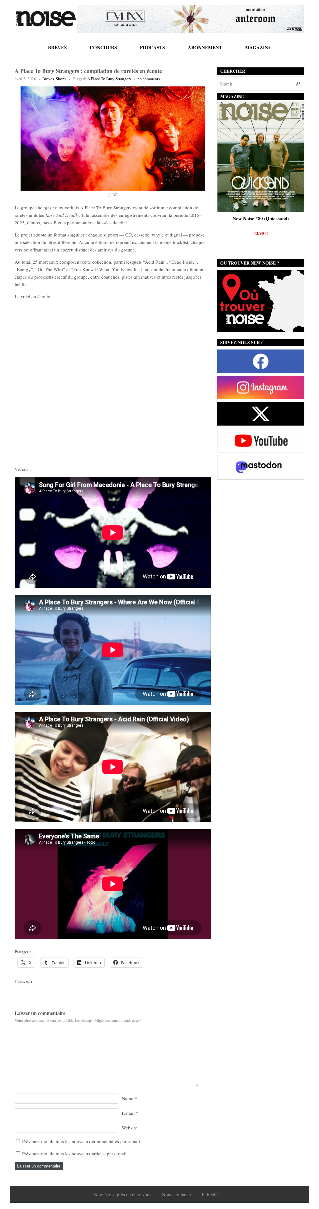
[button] (113, 138)
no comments (148, 78)
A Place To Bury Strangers (109, 78)
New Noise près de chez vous (122, 1194)
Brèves (57, 47)
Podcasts (152, 47)
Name (127, 1098)
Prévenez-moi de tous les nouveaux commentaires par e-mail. (81, 1141)
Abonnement (205, 47)
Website (129, 1127)
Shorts (61, 78)
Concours (103, 47)
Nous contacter (176, 1194)
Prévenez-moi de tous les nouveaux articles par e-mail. (75, 1153)
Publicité (210, 1194)
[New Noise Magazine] (46, 19)
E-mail (128, 1113)
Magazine (258, 47)
